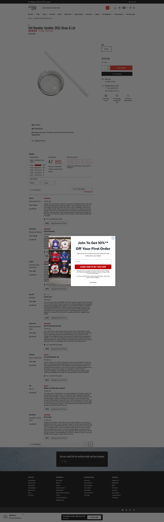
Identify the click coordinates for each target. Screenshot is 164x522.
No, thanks (93, 282)
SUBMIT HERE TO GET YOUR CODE (93, 267)
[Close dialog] (113, 238)
